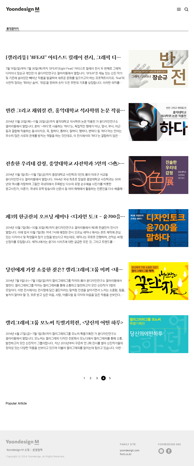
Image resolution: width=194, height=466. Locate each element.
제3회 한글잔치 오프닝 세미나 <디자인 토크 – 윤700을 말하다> (72, 216)
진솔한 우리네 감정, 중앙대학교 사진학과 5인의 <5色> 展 (66, 163)
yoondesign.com (130, 450)
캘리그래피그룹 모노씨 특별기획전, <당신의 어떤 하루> (64, 322)
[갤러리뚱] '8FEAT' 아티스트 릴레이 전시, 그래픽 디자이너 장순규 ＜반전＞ (86, 57)
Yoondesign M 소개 (17, 449)
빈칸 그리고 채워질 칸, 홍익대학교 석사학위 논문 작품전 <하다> (74, 110)
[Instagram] (161, 451)
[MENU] (179, 9)
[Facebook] (169, 451)
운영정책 (37, 449)
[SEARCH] (186, 9)
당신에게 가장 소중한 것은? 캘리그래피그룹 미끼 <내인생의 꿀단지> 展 (81, 269)
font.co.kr (125, 454)
